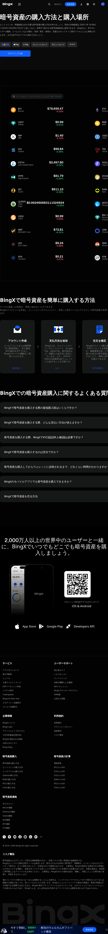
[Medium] (35, 836)
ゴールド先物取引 (10, 707)
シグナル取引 (8, 690)
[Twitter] (4, 836)
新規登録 (70, 4)
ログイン (58, 4)
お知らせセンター (10, 743)
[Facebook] (20, 836)
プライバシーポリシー (63, 727)
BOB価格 (6, 820)
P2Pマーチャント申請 (12, 686)
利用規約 (57, 723)
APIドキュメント (61, 686)
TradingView (8, 694)
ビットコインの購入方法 (13, 767)
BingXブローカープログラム (66, 690)
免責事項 (57, 731)
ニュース (6, 678)
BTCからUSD (59, 767)
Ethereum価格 (9, 811)
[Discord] (14, 836)
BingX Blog (7, 747)
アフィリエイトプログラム (14, 731)
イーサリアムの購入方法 (13, 771)
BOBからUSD (59, 779)
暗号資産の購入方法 (11, 763)
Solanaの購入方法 (10, 775)
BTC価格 (6, 824)
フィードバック (60, 678)
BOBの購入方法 (9, 779)
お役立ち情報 (59, 698)
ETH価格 (6, 828)
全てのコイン (8, 803)
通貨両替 (57, 763)
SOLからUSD (59, 775)
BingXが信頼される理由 (13, 739)
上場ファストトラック (12, 682)
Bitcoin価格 (7, 807)
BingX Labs (7, 727)
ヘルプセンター (60, 674)
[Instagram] (25, 836)
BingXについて (9, 723)
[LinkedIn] (30, 836)
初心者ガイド (59, 670)
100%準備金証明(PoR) (12, 735)
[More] (41, 836)
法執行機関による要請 (63, 682)
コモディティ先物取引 (12, 702)
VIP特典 (57, 694)
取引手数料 (7, 674)
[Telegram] (9, 836)
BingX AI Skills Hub (11, 698)
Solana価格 (7, 816)
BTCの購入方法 (9, 783)
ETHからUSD (59, 771)
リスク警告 (58, 735)
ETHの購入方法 (9, 787)
